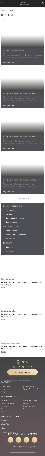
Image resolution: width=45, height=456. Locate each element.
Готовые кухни (11, 231)
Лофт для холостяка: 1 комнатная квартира (19, 94)
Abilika (23, 2)
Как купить (9, 210)
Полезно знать (11, 222)
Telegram (4, 420)
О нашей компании (29, 406)
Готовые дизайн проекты (15, 235)
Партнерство (10, 247)
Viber (3, 428)
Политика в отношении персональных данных (22, 452)
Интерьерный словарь (14, 218)
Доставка (9, 214)
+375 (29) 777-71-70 (24, 367)
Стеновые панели (28, 386)
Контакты (9, 251)
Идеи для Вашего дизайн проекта (33, 389)
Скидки (3, 412)
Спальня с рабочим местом (13, 51)
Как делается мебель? (8, 403)
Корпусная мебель (7, 389)
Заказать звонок (22, 372)
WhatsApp (5, 424)
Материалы (10, 239)
